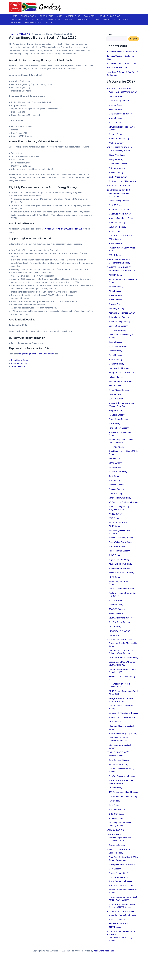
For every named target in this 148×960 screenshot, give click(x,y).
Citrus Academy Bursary (119, 151)
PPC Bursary (114, 423)
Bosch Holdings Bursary (119, 321)
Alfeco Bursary (115, 295)
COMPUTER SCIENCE (109, 16)
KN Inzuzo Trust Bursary (120, 209)
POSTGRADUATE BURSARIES (120, 911)
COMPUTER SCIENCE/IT (118, 752)
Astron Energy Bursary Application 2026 (64, 229)
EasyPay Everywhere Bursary (122, 776)
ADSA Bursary (115, 526)
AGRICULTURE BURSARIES (119, 147)
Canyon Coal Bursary (118, 326)
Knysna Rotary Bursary (119, 559)
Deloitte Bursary (116, 96)
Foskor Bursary (115, 359)
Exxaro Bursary (115, 351)
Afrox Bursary (115, 291)
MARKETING (109, 19)
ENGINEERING (53, 19)
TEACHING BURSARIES (117, 924)
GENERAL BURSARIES (117, 522)
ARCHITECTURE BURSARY (119, 186)
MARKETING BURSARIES (118, 849)
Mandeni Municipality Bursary (122, 717)
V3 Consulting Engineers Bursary (123, 502)
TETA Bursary (115, 626)
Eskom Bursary (115, 342)
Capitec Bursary (116, 853)
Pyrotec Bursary (116, 600)
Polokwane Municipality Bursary (123, 733)
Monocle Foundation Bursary (122, 218)
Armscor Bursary (116, 304)
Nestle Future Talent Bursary (121, 572)
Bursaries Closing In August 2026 (121, 63)
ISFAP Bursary (115, 555)
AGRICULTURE (73, 16)
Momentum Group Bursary (120, 114)
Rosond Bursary (116, 604)
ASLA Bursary (115, 239)
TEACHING (16, 22)
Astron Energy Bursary (119, 317)
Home (11, 34)
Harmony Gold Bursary (119, 368)
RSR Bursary (114, 458)
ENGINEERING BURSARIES (119, 267)
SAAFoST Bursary (117, 609)
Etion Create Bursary (20, 360)
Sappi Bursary (115, 467)
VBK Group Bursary (117, 227)
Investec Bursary (116, 105)
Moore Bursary (115, 118)
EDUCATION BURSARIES (118, 259)
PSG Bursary (114, 801)
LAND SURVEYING (115, 830)
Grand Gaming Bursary (119, 201)
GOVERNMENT (84, 19)
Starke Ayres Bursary (118, 177)
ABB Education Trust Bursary (122, 270)
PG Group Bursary (19, 363)
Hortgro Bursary (116, 159)
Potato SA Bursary (117, 168)
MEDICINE (123, 19)
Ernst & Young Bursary (119, 100)
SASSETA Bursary (117, 809)
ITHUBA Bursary (116, 205)
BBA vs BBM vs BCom (117, 67)
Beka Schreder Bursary (119, 760)
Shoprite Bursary (116, 134)
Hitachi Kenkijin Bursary (119, 551)
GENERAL (68, 19)
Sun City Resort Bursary (119, 622)
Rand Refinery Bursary (119, 428)
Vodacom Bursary (117, 818)
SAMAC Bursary (116, 172)
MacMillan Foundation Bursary (122, 915)
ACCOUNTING (46, 16)
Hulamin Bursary (116, 377)
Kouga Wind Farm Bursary (120, 564)
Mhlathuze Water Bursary (120, 214)
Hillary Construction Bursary (121, 372)
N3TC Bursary (115, 577)
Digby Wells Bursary (118, 155)
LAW (97, 19)
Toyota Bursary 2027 (118, 873)
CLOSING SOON (28, 16)
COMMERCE (90, 16)
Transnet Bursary (116, 489)
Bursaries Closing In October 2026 (122, 51)
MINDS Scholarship (117, 919)
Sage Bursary (115, 805)
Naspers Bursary (116, 410)
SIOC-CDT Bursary (117, 814)
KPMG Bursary (115, 109)
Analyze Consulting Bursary (121, 537)
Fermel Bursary (115, 355)
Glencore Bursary (116, 364)
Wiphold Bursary (116, 143)
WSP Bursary (114, 518)
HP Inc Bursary (115, 788)
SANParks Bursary (117, 222)
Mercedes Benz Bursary (119, 568)
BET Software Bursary (118, 764)
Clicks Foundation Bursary (120, 881)
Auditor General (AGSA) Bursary (123, 92)
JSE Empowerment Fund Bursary (123, 792)
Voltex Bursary (115, 231)
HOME (14, 16)
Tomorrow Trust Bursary (119, 631)
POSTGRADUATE (33, 22)
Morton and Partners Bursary (122, 885)
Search (109, 34)
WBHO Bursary (115, 255)
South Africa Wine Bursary (120, 618)
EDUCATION (37, 19)
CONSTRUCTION (19, 19)
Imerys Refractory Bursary (120, 381)
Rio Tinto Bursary (116, 447)
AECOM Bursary (116, 275)
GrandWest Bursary (117, 546)
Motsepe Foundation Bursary (122, 864)
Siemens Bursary (116, 485)
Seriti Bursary (114, 476)
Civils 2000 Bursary (117, 330)
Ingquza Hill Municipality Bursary (123, 713)
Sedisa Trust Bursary (118, 471)
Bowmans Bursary (117, 845)
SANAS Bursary (116, 613)
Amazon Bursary (116, 756)
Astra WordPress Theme (104, 951)
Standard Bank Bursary (119, 138)
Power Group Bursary (118, 419)
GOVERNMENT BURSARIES (119, 639)
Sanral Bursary (115, 463)
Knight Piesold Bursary (119, 390)
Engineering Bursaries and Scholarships (36, 354)
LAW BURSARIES (114, 834)
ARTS (59, 16)
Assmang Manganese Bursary (122, 313)
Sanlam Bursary (116, 122)
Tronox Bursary (18, 366)
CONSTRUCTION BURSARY (119, 235)
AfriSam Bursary (116, 287)
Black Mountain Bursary (119, 263)
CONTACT (49, 22)
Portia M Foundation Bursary (121, 589)
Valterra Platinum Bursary (120, 498)
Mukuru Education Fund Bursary (123, 796)
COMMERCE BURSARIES (118, 190)
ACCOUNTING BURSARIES (119, 88)
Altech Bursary (115, 300)
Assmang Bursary (116, 308)
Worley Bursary (115, 514)
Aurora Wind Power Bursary (121, 542)
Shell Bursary (114, 480)
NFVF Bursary (115, 722)
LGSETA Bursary (116, 399)
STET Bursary (115, 927)
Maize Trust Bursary (118, 164)
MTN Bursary (115, 869)
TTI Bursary (114, 635)
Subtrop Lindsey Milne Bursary (122, 181)
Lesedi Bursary (115, 394)
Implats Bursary (116, 386)
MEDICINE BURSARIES (117, 877)
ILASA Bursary (115, 243)
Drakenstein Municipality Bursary (123, 657)
